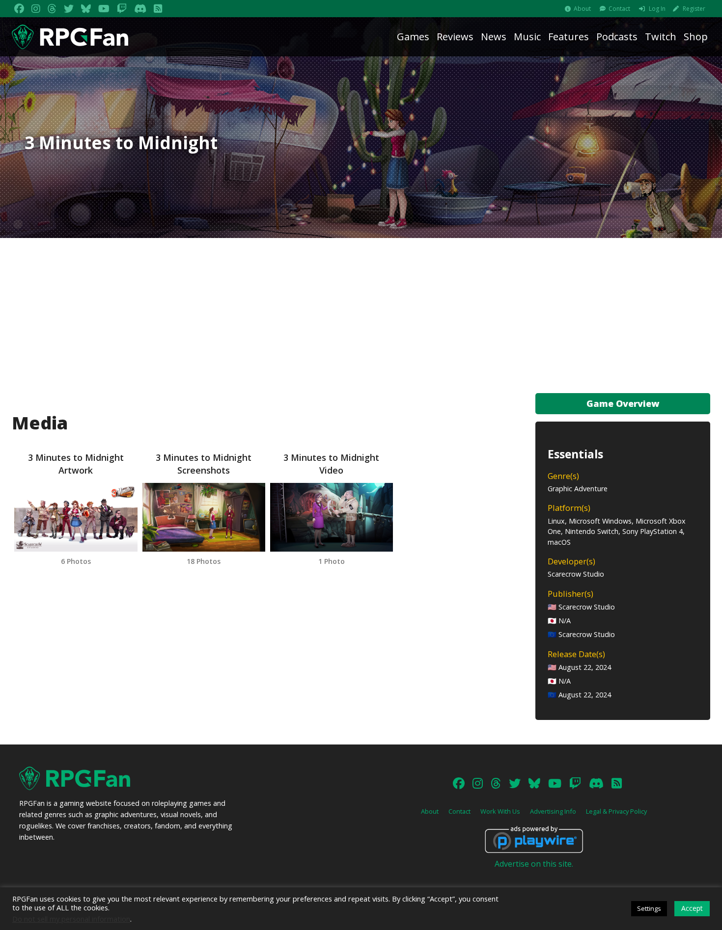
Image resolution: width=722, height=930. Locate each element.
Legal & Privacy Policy (616, 811)
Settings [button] (649, 908)
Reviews (455, 36)
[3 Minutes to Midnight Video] (331, 517)
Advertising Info (553, 811)
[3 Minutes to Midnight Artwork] (75, 517)
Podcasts (617, 36)
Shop (696, 36)
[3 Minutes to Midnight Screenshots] (203, 517)
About (582, 8)
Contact (619, 8)
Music (527, 36)
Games (413, 36)
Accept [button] (692, 908)
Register (694, 8)
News (493, 36)
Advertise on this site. (534, 863)
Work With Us (500, 811)
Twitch (660, 36)
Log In (657, 8)
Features (568, 36)
